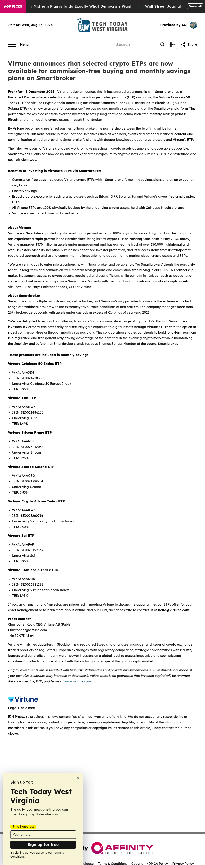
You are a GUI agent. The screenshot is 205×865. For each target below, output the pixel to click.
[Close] (78, 778)
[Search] (162, 44)
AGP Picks (13, 6)
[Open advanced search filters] (172, 44)
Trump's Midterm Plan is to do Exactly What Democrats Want (75, 6)
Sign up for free (43, 844)
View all (195, 6)
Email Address (23, 827)
